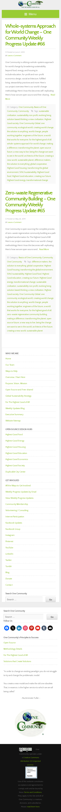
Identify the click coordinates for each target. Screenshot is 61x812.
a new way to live (21, 152)
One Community (30, 4)
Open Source (10, 643)
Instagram (10, 535)
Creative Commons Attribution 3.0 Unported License (30, 761)
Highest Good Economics (16, 459)
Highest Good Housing (15, 447)
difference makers (42, 160)
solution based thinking (17, 119)
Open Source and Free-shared (19, 390)
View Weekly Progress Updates (19, 498)
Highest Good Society (15, 465)
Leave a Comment (14, 56)
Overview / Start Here (15, 377)
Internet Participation (14, 516)
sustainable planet (26, 160)
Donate (8, 579)
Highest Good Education (16, 453)
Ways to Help (11, 371)
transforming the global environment (36, 270)
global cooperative (38, 164)
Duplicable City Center (15, 472)
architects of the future (34, 156)
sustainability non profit (27, 115)
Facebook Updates (13, 523)
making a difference (15, 318)
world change (35, 131)
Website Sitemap (13, 421)
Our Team (9, 365)
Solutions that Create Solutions (17, 661)
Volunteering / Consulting (16, 510)
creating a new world (16, 331)
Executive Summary (14, 414)
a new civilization (36, 119)
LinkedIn (9, 554)
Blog (7, 572)
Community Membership (16, 504)
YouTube (9, 548)
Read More (44, 249)
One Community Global (29, 123)
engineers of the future (33, 135)
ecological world (25, 127)
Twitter (8, 560)
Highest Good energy (16, 180)
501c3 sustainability (27, 172)
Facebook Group (12, 529)
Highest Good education (22, 176)
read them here (33, 807)
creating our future (42, 176)
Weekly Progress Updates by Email (20, 492)
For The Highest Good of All (17, 402)
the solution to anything (17, 131)
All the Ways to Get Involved (18, 485)
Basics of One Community (30, 257)
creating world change (43, 127)
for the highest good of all (40, 140)
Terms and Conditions (33, 792)
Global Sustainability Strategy (18, 396)
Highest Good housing (17, 168)
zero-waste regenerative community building (27, 314)
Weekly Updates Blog (15, 408)
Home (8, 359)
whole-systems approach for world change (26, 144)
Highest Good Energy (14, 441)
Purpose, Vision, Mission (16, 383)
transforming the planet (28, 148)
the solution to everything (18, 164)
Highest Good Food (14, 434)
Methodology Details (13, 649)
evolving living (45, 115)
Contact (9, 585)
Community (23, 111)
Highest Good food (33, 274)
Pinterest (9, 541)
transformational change (37, 180)
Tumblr (8, 566)
